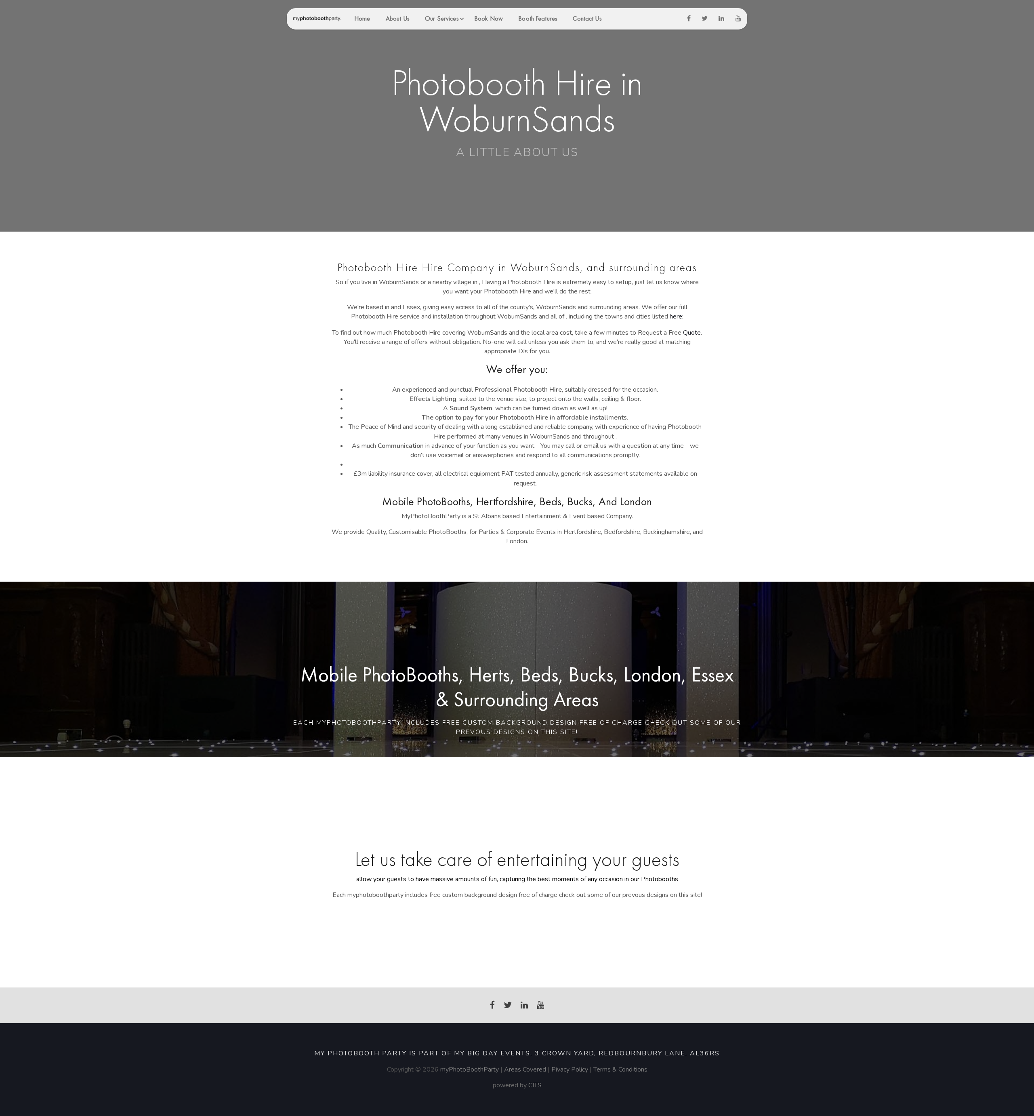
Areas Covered (525, 1069)
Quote (692, 332)
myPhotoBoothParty (469, 1069)
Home (362, 18)
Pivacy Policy (570, 1069)
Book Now (488, 18)
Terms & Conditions (620, 1069)
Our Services (441, 18)
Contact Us (587, 18)
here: (676, 316)
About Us (398, 18)
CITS (535, 1085)
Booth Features (537, 18)
